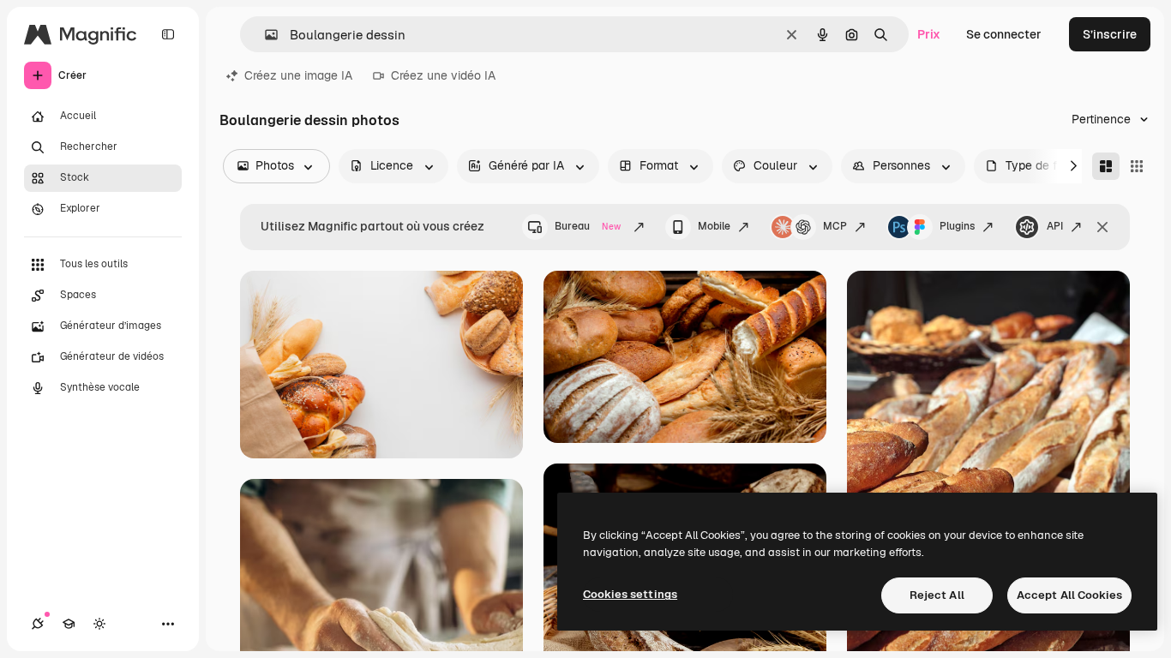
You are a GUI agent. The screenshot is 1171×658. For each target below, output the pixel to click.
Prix (928, 34)
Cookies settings (630, 594)
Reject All (937, 595)
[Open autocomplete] (264, 34)
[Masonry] (1106, 166)
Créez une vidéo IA (443, 75)
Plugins (957, 226)
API (1055, 226)
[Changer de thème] (99, 623)
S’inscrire (1110, 34)
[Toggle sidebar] (168, 34)
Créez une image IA (298, 75)
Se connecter (1004, 34)
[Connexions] (37, 623)
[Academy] (68, 623)
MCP (835, 226)
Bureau (588, 226)
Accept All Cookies (1069, 595)
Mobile (714, 226)
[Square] (1136, 166)
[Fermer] (1102, 227)
